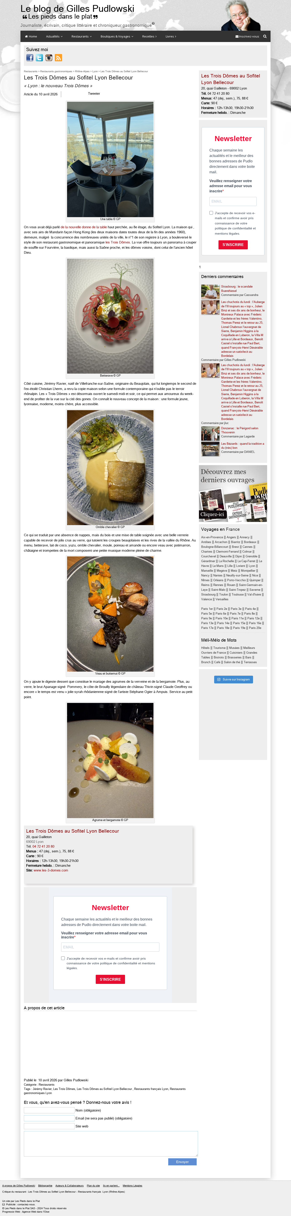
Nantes (218, 575)
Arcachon (221, 542)
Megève (222, 570)
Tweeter (94, 93)
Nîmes (205, 580)
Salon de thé (232, 662)
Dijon (238, 556)
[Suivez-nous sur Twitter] (39, 57)
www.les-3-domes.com (51, 870)
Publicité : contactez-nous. (18, 1204)
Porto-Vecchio (236, 580)
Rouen (231, 585)
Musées (234, 648)
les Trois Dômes (117, 242)
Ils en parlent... (111, 1185)
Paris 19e (239, 628)
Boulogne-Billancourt (214, 546)
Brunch (206, 662)
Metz (234, 570)
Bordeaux (250, 542)
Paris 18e (223, 628)
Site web (81, 1126)
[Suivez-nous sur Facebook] (29, 57)
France (233, 529)
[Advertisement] (110, 1044)
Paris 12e (253, 618)
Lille (230, 566)
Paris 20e (255, 628)
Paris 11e (237, 618)
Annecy (245, 537)
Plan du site (93, 1185)
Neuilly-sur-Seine (237, 575)
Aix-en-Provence (212, 537)
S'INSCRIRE (233, 245)
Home (32, 36)
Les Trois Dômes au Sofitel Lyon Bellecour (104, 1089)
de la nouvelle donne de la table (84, 227)
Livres (170, 36)
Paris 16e (255, 623)
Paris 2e (221, 608)
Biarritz (235, 542)
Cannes (248, 546)
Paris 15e (239, 623)
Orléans (218, 580)
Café (217, 662)
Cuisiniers (236, 652)
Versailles (222, 599)
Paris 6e (221, 613)
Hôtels (205, 648)
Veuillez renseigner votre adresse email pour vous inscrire (230, 186)
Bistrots (219, 657)
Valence (206, 599)
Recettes (148, 36)
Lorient (240, 566)
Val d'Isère (254, 594)
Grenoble (251, 556)
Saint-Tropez (237, 589)
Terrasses (250, 662)
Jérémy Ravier (42, 1089)
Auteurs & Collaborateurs (69, 1185)
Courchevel (208, 556)
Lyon (252, 566)
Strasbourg (208, 594)
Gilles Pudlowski (76, 1080)
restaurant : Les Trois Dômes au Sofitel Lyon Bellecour (45, 1191)
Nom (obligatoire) (88, 1110)
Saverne (254, 589)
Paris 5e (206, 613)
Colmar (247, 551)
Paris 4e (250, 608)
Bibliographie (45, 1185)
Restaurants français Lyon (151, 1089)
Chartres (206, 551)
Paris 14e (223, 623)
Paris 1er (207, 608)
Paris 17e (207, 628)
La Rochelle (226, 561)
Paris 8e (249, 613)
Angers (231, 537)
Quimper (255, 580)
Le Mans (218, 566)
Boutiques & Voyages (116, 36)
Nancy (205, 575)
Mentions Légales (132, 1185)
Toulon (223, 594)
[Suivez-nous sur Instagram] (49, 57)
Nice (255, 575)
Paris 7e (235, 613)
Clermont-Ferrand (227, 551)
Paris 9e (206, 618)
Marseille (207, 570)
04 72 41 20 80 (43, 846)
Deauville (226, 556)
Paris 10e (222, 618)
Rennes (218, 585)
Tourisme (219, 648)
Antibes (206, 542)
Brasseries (235, 657)
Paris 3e (236, 608)
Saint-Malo (218, 589)
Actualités (53, 36)
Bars (248, 657)
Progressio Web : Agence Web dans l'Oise (25, 1211)
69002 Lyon (34, 842)
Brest (235, 546)
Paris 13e (207, 623)
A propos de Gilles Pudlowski (18, 1185)
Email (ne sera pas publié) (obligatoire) (103, 1118)
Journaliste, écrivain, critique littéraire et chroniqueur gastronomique (87, 25)
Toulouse (238, 594)
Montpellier (248, 570)
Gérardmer (208, 561)
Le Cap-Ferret (246, 561)
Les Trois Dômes (64, 1089)
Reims (205, 585)
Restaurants (80, 36)
